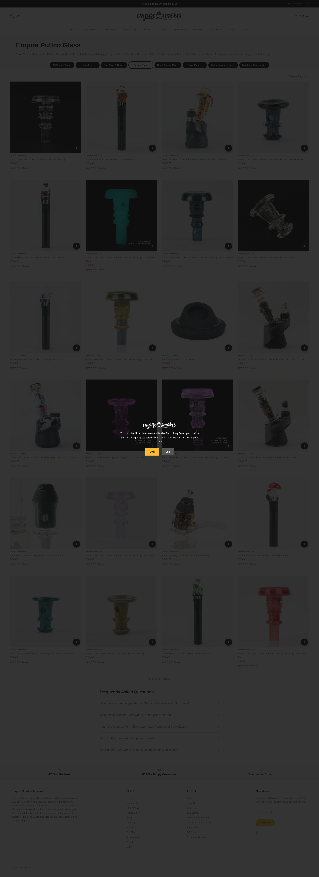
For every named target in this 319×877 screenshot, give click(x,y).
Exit (168, 451)
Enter (152, 451)
